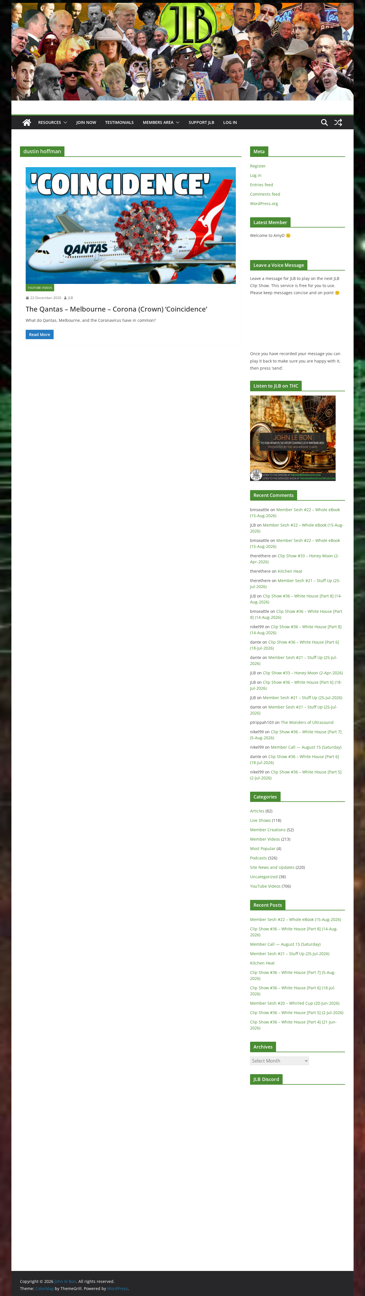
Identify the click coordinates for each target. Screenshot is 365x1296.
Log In (230, 122)
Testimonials (119, 122)
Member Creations (268, 829)
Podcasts (258, 858)
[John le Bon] (182, 7)
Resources (49, 122)
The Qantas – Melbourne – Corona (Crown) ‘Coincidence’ (116, 309)
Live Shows (260, 820)
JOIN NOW (86, 122)
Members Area (158, 122)
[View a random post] (338, 122)
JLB (70, 297)
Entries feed (261, 184)
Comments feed (265, 194)
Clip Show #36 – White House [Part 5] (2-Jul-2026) (296, 1012)
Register (258, 166)
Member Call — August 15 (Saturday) (306, 747)
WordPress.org (264, 203)
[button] (64, 122)
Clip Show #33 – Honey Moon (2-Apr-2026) (303, 672)
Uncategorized (264, 876)
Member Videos (265, 839)
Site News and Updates (272, 867)
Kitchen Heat (290, 571)
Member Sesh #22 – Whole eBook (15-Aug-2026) (295, 919)
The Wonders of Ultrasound (307, 722)
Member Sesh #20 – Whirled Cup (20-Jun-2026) (294, 1003)
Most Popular (262, 848)
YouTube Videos (40, 288)
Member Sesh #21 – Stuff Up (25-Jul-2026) (302, 697)
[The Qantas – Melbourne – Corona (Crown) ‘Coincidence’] (131, 225)
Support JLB (201, 122)
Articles (257, 811)
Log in (255, 175)
